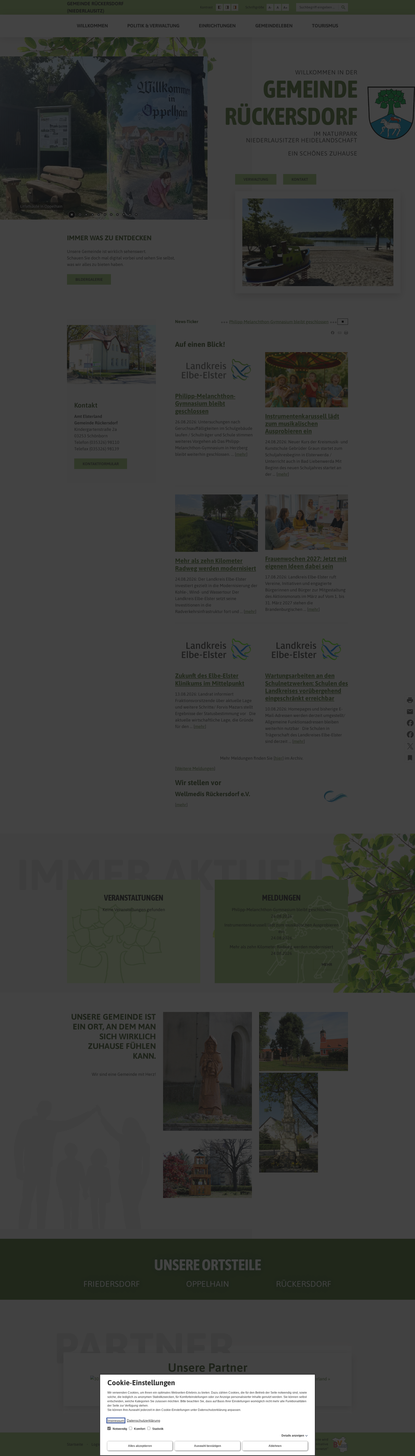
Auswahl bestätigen (207, 1446)
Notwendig (120, 1429)
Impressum (115, 1420)
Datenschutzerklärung (143, 1420)
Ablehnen (275, 1446)
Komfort (139, 1429)
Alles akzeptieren (140, 1446)
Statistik (158, 1429)
